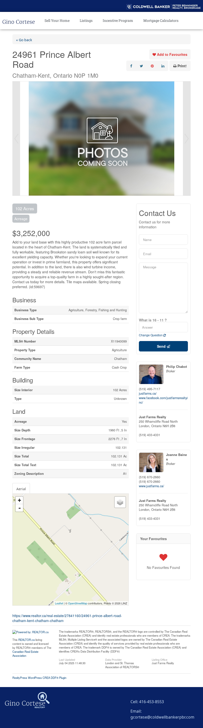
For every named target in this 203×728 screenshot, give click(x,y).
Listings (86, 20)
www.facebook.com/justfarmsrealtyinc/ (163, 400)
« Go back (24, 39)
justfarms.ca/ (148, 393)
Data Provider (113, 659)
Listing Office (159, 659)
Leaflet (59, 603)
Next (186, 138)
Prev (16, 138)
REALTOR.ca (26, 640)
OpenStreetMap (77, 603)
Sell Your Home (57, 20)
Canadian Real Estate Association (25, 654)
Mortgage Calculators (160, 20)
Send (162, 346)
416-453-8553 (151, 700)
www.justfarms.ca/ (151, 486)
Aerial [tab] (21, 488)
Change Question (151, 335)
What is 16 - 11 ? (153, 320)
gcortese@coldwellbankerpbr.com (162, 716)
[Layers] (120, 502)
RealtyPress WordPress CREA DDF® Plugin (39, 678)
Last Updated (67, 659)
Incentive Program (118, 20)
